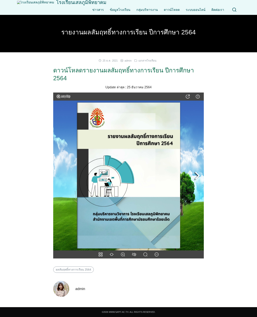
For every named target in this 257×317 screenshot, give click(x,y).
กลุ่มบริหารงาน (147, 9)
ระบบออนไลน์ (195, 9)
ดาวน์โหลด (172, 9)
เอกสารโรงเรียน (147, 60)
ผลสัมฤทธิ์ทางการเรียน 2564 (73, 269)
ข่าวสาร (98, 9)
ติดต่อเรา (217, 9)
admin (128, 60)
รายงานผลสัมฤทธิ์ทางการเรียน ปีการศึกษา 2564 (128, 32)
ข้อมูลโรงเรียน (120, 9)
